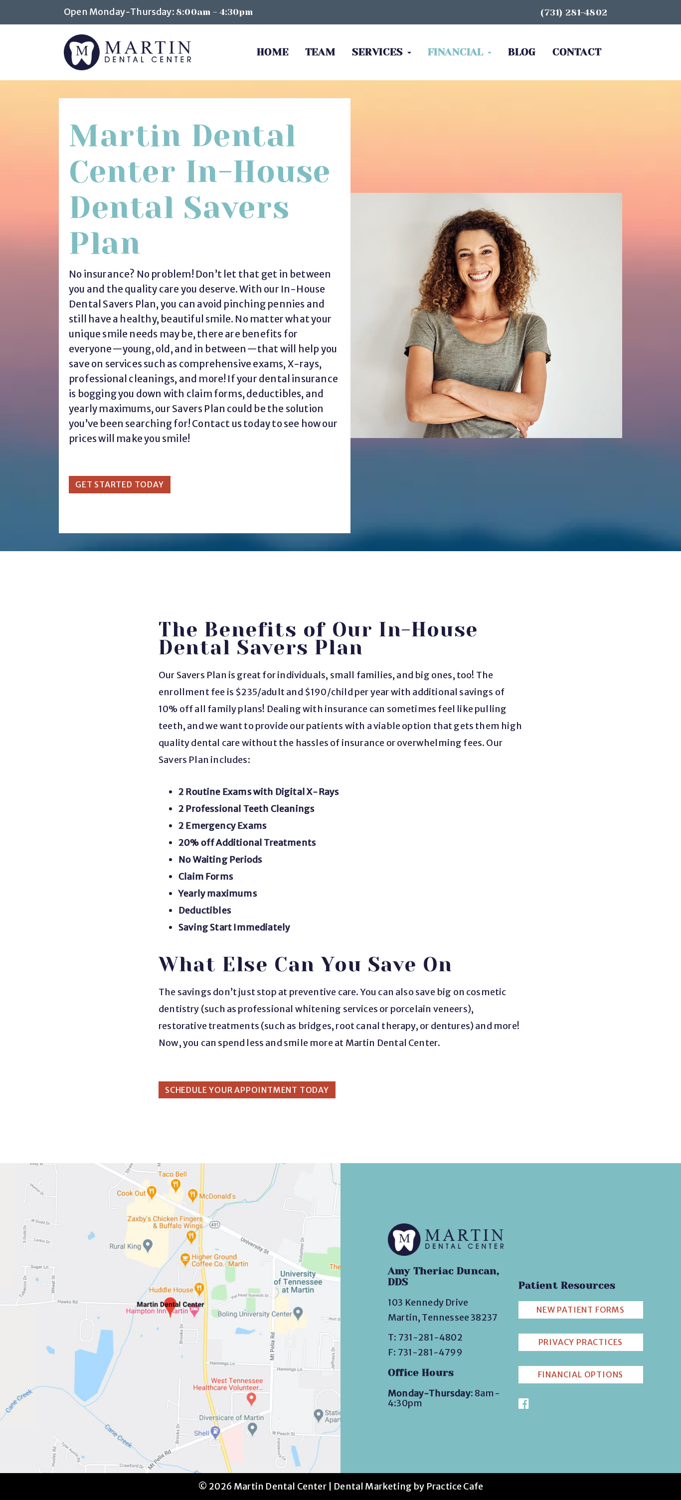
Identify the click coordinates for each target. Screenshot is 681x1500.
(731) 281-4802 (573, 12)
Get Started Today (119, 484)
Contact (576, 52)
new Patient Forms (580, 1310)
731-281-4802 (430, 1337)
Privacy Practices (580, 1342)
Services (379, 52)
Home (273, 52)
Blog (522, 52)
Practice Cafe (454, 1486)
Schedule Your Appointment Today (247, 1090)
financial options (581, 1374)
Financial (457, 52)
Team (320, 52)
